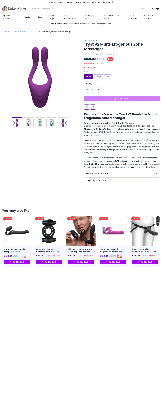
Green (98, 76)
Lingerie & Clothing (6, 17)
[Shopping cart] (157, 8)
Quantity (88, 83)
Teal (108, 76)
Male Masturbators (70, 17)
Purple (88, 76)
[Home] (14, 9)
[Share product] (92, 107)
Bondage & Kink (90, 17)
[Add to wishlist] (86, 107)
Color (86, 72)
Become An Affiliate (149, 17)
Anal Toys (52, 17)
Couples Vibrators (21, 31)
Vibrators (28, 17)
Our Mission (133, 17)
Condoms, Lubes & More (112, 17)
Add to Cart (18, 262)
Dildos (40, 17)
